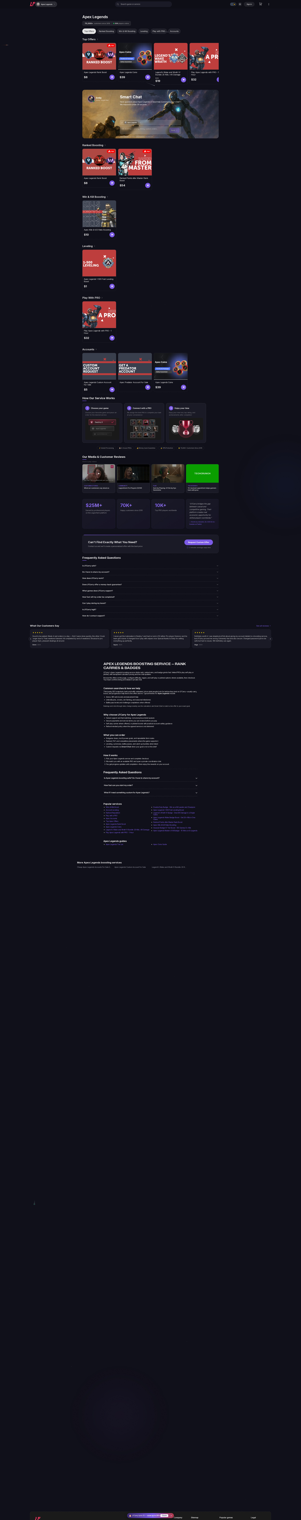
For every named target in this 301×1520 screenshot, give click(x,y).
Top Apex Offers (112, 821)
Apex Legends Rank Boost (116, 824)
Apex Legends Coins (113, 827)
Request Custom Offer (198, 542)
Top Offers (89, 31)
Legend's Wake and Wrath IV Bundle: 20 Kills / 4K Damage (127, 830)
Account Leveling (112, 810)
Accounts (174, 31)
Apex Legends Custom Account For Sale (130, 867)
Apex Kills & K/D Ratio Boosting (164, 825)
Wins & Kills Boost (112, 807)
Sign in (249, 4)
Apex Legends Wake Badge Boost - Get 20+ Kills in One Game (174, 818)
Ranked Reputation (113, 813)
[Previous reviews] (31, 639)
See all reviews (262, 626)
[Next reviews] (270, 639)
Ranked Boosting (106, 31)
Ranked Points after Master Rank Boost (167, 822)
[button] (98, 478)
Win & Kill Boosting (127, 31)
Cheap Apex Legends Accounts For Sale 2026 (94, 867)
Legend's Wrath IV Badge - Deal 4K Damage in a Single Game (174, 814)
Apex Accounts (111, 818)
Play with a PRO (111, 816)
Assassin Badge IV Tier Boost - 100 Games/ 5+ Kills (172, 828)
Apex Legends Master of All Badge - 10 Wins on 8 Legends (175, 831)
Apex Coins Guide (160, 844)
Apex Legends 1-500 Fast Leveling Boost (168, 810)
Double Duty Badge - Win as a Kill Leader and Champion (174, 807)
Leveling (144, 31)
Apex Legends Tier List (114, 844)
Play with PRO (158, 31)
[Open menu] (269, 4)
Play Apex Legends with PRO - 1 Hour (120, 832)
